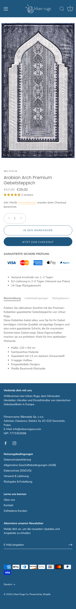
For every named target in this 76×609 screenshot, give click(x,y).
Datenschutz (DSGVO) (18, 470)
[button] (12, 195)
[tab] (14, 298)
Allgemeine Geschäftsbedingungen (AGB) (30, 465)
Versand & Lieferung (16, 476)
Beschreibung (12, 298)
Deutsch (8, 584)
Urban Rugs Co (20, 594)
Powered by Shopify (40, 594)
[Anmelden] (70, 545)
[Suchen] (62, 9)
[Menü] (6, 9)
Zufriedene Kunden (15, 511)
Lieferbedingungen (36, 298)
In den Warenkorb (38, 230)
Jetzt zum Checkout (38, 242)
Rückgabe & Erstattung (18, 481)
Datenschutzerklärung (17, 459)
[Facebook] (5, 443)
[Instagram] (14, 443)
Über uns (9, 500)
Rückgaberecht (61, 298)
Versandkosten (27, 202)
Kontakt (8, 505)
